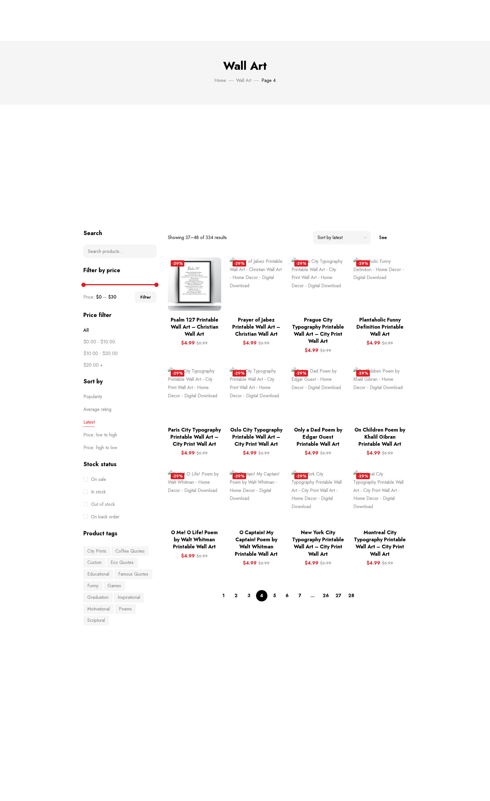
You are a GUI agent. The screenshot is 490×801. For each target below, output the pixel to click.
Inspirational (129, 597)
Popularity (92, 396)
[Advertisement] (245, 167)
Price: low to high (100, 435)
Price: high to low (100, 447)
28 (351, 595)
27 (338, 595)
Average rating (97, 409)
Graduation (98, 597)
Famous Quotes (133, 574)
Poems (125, 609)
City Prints (96, 551)
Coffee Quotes (130, 551)
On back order (104, 516)
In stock (98, 492)
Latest (89, 422)
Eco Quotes (122, 562)
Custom (94, 562)
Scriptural (96, 620)
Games (114, 585)
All (86, 330)
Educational (98, 574)
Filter (145, 297)
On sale (98, 479)
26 (326, 595)
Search (149, 251)
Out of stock (102, 504)
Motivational (98, 609)
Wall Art (243, 80)
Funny (92, 585)
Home (220, 80)
